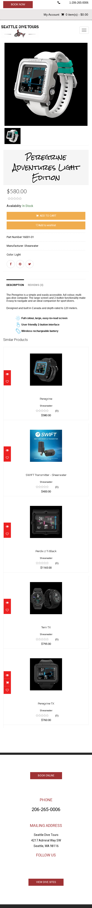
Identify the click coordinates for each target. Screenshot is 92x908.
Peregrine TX (46, 703)
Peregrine (46, 398)
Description (15, 285)
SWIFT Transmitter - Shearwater (46, 475)
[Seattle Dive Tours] (20, 30)
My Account (51, 14)
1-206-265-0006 (78, 2)
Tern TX (46, 627)
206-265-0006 (46, 809)
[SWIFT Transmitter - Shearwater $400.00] (46, 426)
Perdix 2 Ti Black (46, 551)
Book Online (46, 775)
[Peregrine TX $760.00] (46, 655)
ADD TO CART (47, 215)
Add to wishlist (47, 225)
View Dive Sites (46, 882)
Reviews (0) (35, 285)
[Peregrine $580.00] (46, 350)
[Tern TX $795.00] (46, 578)
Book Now (18, 4)
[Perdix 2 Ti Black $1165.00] (46, 502)
